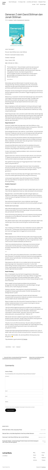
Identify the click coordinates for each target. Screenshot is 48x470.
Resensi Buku (27, 20)
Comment (7, 376)
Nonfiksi (15, 20)
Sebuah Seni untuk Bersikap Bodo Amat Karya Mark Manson (36, 358)
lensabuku (11, 20)
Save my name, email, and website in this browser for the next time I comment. (20, 407)
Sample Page (43, 4)
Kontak (33, 4)
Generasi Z (18, 346)
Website (6, 401)
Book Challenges (12, 2)
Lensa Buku (4, 3)
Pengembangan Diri (20, 20)
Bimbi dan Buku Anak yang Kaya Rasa (12, 429)
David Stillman (8, 346)
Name (6, 391)
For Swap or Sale (21, 2)
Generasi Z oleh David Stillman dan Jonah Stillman (15, 437)
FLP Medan (24, 339)
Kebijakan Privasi (42, 2)
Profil (37, 4)
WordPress (44, 467)
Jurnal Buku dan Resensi (32, 2)
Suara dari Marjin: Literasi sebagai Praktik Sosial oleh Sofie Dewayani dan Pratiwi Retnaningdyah (14, 358)
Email (6, 396)
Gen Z (14, 346)
